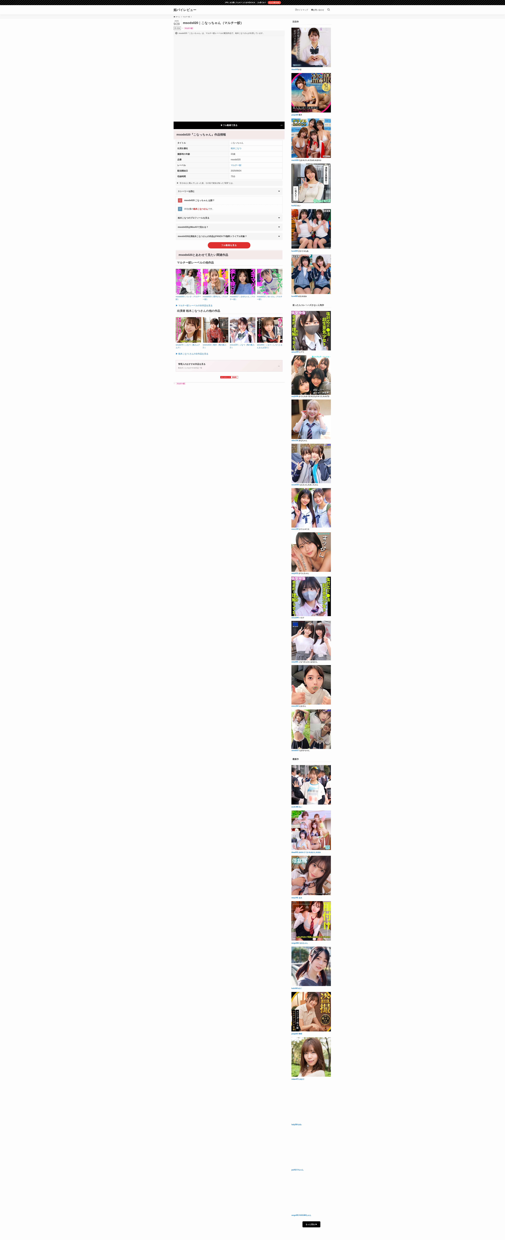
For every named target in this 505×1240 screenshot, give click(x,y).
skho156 (294, 440)
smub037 (295, 750)
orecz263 (295, 706)
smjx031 (294, 573)
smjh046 (294, 396)
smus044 (295, 618)
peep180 (294, 115)
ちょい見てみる (274, 2)
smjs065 (294, 662)
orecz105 (295, 529)
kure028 (294, 296)
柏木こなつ (236, 148)
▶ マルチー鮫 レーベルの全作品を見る (194, 305)
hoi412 (294, 206)
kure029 (294, 251)
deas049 (294, 69)
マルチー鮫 (189, 28)
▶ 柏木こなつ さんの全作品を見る (192, 354)
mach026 (295, 160)
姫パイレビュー (185, 9)
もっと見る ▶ (311, 1224)
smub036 (295, 485)
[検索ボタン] (328, 10)
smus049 (295, 352)
